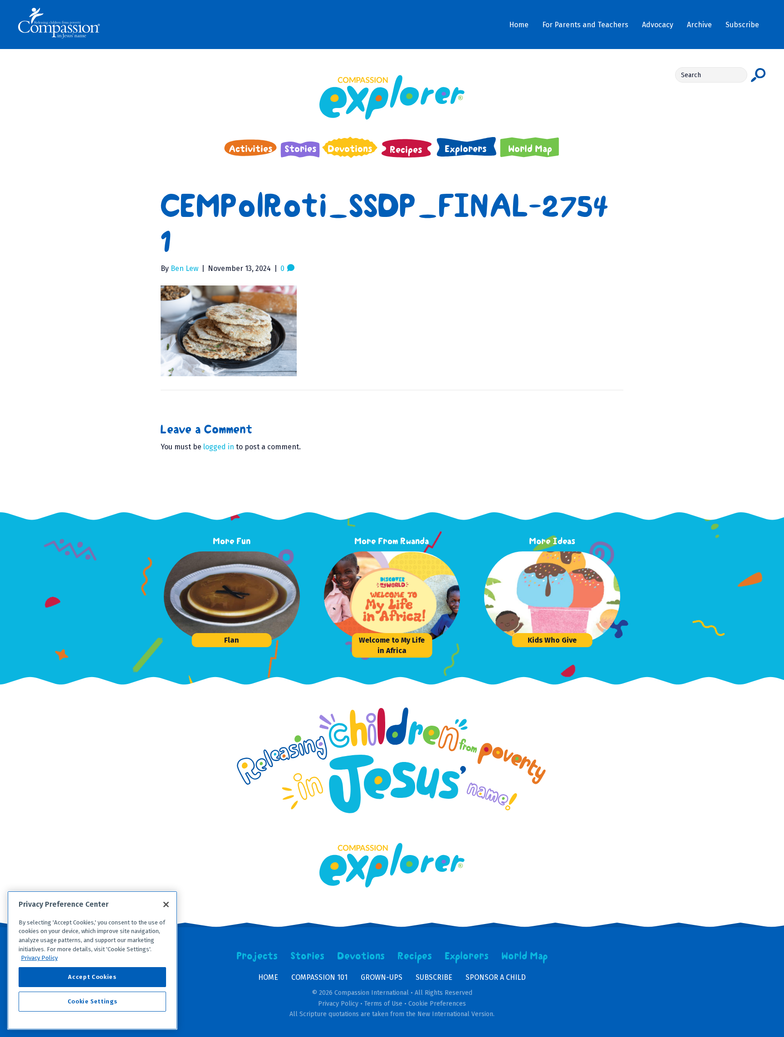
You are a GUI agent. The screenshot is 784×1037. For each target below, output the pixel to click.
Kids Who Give (552, 640)
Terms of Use (383, 1004)
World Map (525, 956)
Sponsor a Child (496, 977)
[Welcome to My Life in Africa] (392, 596)
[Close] (166, 904)
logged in (218, 446)
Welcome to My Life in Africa (392, 645)
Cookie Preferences (437, 1004)
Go (758, 75)
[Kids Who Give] (552, 596)
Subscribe (434, 977)
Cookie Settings (93, 1001)
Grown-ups (381, 977)
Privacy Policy (338, 1004)
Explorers (467, 956)
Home (268, 977)
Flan (231, 640)
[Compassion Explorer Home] (392, 97)
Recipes (415, 956)
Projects (257, 956)
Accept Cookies (92, 976)
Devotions (361, 956)
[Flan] (232, 596)
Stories (307, 956)
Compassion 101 (319, 977)
